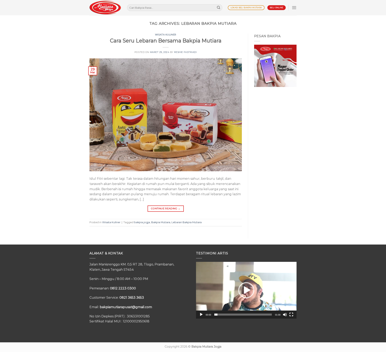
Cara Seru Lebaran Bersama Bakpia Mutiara (165, 40)
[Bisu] (285, 315)
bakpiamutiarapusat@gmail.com (126, 307)
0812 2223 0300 (123, 288)
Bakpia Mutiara (160, 222)
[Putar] (201, 315)
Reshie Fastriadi (185, 52)
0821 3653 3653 (131, 297)
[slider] (243, 315)
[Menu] (294, 7)
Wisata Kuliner (165, 34)
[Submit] (218, 7)
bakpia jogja (142, 222)
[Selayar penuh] (291, 315)
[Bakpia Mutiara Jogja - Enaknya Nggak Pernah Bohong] (105, 7)
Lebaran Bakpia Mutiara (186, 222)
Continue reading (166, 208)
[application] (246, 290)
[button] (246, 290)
